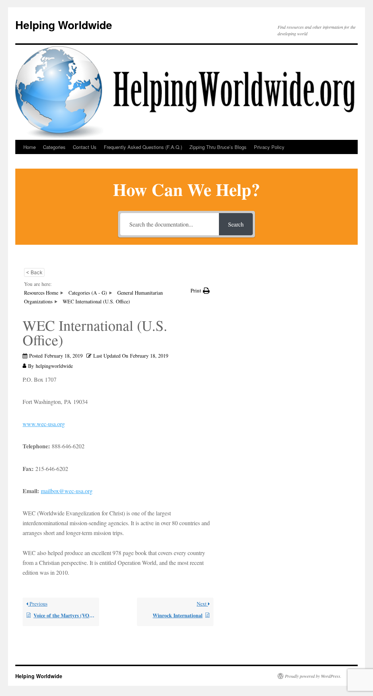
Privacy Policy (269, 146)
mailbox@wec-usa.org (67, 491)
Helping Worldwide (63, 24)
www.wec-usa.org (44, 424)
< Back (34, 272)
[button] (200, 290)
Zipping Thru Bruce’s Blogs (218, 146)
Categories (54, 146)
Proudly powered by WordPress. (313, 676)
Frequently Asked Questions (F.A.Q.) (143, 146)
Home (29, 146)
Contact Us (85, 146)
